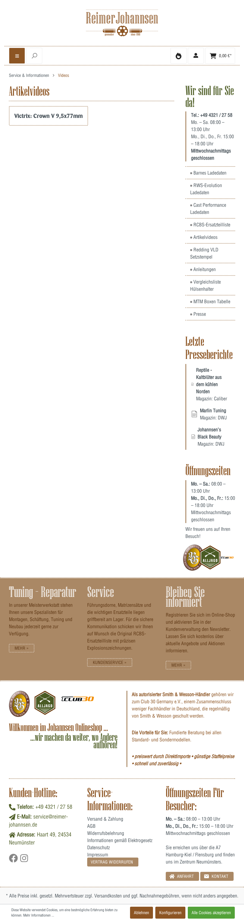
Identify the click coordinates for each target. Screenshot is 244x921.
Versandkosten (108, 896)
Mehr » (22, 648)
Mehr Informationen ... (38, 915)
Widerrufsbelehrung (105, 833)
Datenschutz (98, 847)
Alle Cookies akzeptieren (211, 912)
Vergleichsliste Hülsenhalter (205, 285)
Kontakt (219, 876)
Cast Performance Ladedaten (208, 208)
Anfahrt (185, 876)
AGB (91, 826)
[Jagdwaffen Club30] (227, 557)
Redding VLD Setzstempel (204, 253)
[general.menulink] (17, 56)
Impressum (97, 855)
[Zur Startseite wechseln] (122, 23)
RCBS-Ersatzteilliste (211, 225)
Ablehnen (141, 912)
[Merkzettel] (179, 56)
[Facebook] (14, 860)
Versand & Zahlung (105, 819)
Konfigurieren (170, 912)
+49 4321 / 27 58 (216, 115)
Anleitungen (204, 269)
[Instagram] (24, 860)
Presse (199, 314)
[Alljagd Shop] (210, 557)
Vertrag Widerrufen (112, 862)
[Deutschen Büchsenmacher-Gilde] (194, 557)
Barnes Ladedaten (209, 173)
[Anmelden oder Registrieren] (196, 56)
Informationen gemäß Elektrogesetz (119, 840)
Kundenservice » (109, 662)
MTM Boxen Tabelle (211, 301)
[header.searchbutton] (34, 56)
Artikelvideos (205, 237)
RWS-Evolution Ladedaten (206, 188)
